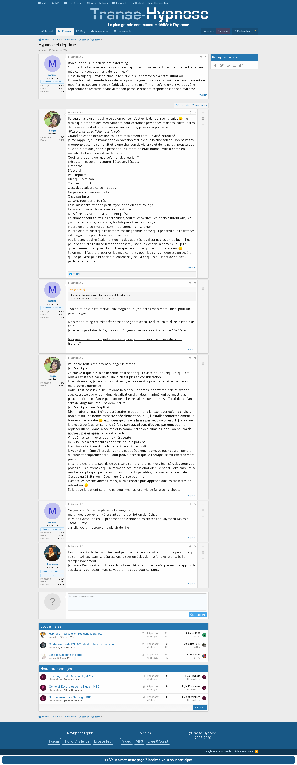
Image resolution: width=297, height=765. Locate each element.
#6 (194, 546)
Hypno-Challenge (99, 3)
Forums (66, 31)
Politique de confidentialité (232, 751)
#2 (194, 112)
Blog (82, 31)
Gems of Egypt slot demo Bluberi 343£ (74, 686)
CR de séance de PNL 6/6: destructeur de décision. (81, 644)
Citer (204, 95)
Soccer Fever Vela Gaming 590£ (70, 697)
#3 (194, 283)
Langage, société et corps (65, 654)
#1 (205, 57)
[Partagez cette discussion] (201, 57)
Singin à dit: (76, 289)
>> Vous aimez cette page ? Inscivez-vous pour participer (148, 760)
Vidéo (45, 3)
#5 (194, 504)
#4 (194, 358)
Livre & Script (75, 3)
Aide (250, 751)
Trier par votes (200, 105)
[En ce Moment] (255, 31)
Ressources (101, 31)
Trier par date (182, 105)
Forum (54, 741)
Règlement (211, 751)
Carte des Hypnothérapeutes (151, 3)
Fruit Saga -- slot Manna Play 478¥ (71, 676)
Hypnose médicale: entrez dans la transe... (76, 633)
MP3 (57, 3)
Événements (124, 31)
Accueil (48, 31)
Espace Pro (122, 3)
